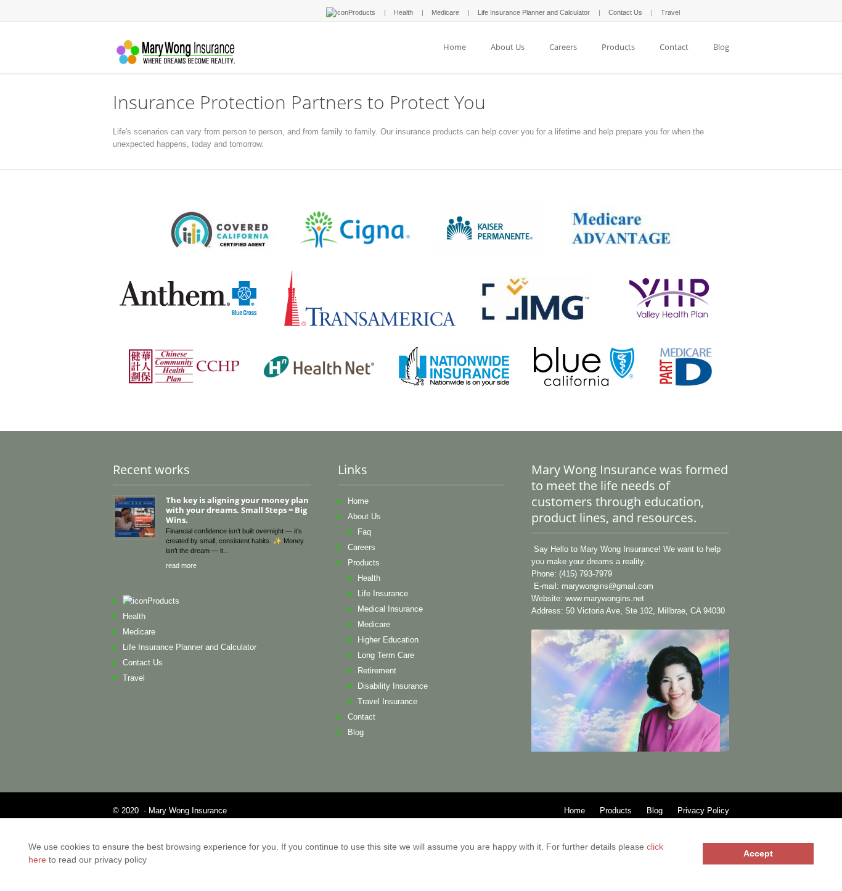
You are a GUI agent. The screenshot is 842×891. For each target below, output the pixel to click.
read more (181, 565)
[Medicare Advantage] (623, 229)
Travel (670, 12)
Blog (721, 46)
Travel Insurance (387, 701)
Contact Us (625, 12)
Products (361, 12)
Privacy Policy (703, 810)
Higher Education (388, 639)
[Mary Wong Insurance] (180, 53)
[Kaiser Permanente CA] (490, 229)
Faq (364, 531)
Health (403, 12)
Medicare (445, 12)
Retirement (377, 670)
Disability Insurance (393, 686)
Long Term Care (386, 655)
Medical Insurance (390, 609)
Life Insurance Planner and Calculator (534, 12)
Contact (674, 46)
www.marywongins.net (604, 598)
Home (454, 46)
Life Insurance (383, 593)
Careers (563, 46)
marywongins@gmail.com (607, 586)
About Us (508, 46)
